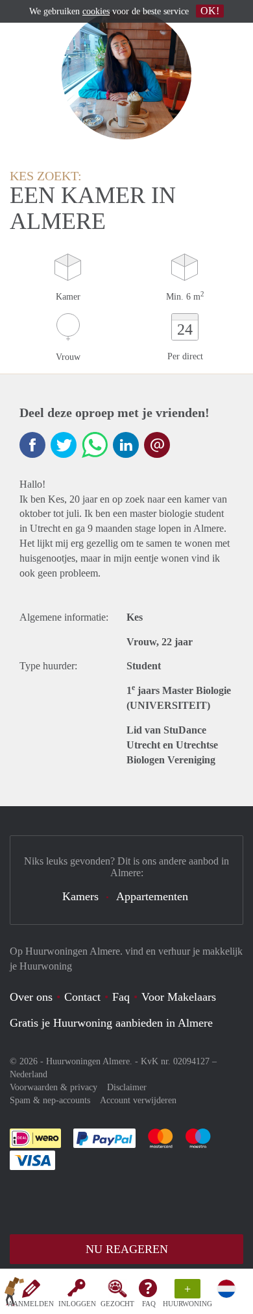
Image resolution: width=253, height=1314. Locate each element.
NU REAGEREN (127, 1249)
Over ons (31, 996)
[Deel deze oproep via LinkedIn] (126, 445)
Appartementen (152, 896)
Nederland (28, 1074)
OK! (209, 10)
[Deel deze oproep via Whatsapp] (95, 445)
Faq (121, 996)
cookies (96, 11)
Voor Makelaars (178, 996)
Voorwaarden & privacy (53, 1087)
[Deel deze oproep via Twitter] (64, 445)
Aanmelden (31, 1304)
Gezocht (117, 1304)
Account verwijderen (138, 1100)
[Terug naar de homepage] (14, 1294)
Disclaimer (127, 1087)
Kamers (80, 896)
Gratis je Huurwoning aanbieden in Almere (111, 1022)
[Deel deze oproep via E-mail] (157, 445)
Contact (82, 996)
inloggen (77, 1304)
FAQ (149, 1304)
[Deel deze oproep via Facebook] (32, 445)
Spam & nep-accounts (50, 1100)
